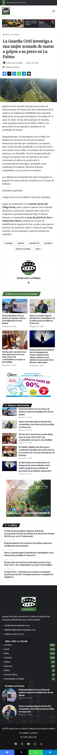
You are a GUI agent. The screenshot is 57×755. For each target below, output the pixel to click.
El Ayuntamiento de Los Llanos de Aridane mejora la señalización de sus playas (14, 319)
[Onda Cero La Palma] (6, 11)
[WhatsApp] (19, 74)
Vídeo (6, 653)
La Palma (15, 35)
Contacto (34, 733)
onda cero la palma (23, 249)
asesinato (9, 243)
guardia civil (34, 243)
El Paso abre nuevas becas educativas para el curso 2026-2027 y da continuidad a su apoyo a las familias (14, 357)
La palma (48, 243)
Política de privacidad (38, 729)
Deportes (8, 666)
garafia (21, 243)
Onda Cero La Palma (14, 63)
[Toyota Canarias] (28, 23)
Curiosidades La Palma (14, 679)
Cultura (7, 662)
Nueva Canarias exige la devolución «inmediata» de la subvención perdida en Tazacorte (42, 319)
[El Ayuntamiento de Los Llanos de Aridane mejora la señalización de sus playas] (14, 306)
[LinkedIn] (14, 74)
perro (39, 249)
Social (6, 649)
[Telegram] (24, 74)
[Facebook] (4, 74)
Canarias (8, 658)
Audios (7, 670)
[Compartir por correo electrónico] (29, 74)
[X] (9, 74)
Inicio (7, 35)
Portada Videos (10, 675)
